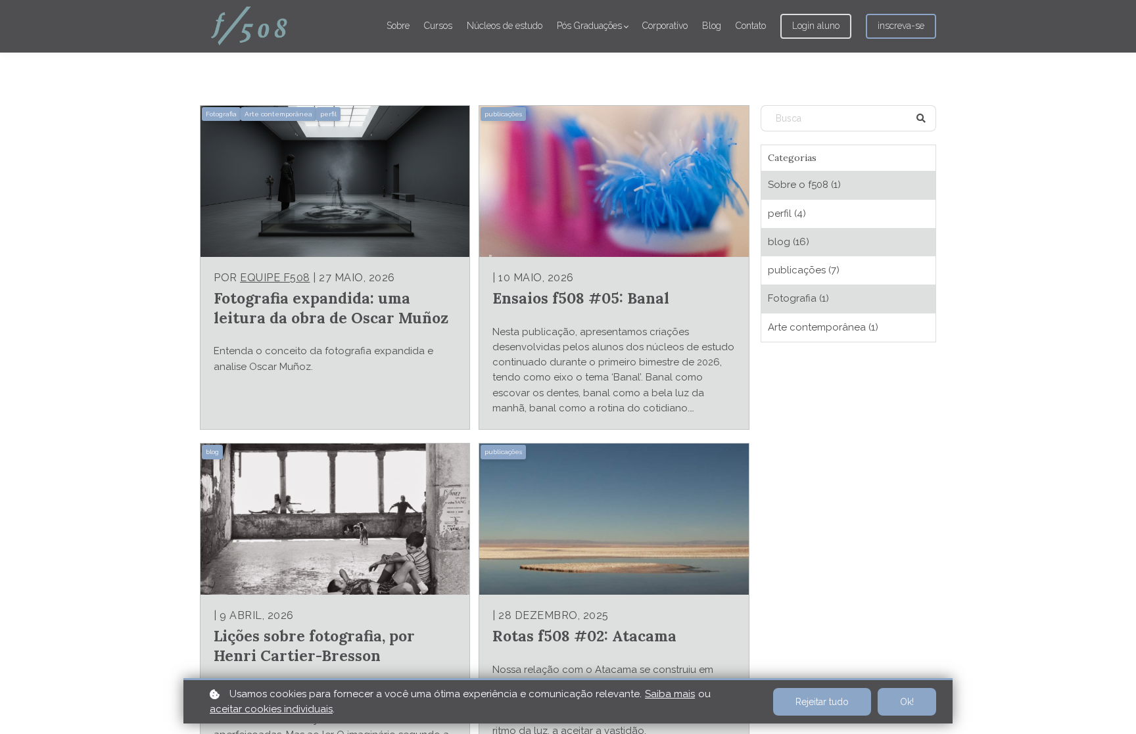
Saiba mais (670, 694)
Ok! (907, 702)
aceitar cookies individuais (271, 709)
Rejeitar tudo (822, 702)
